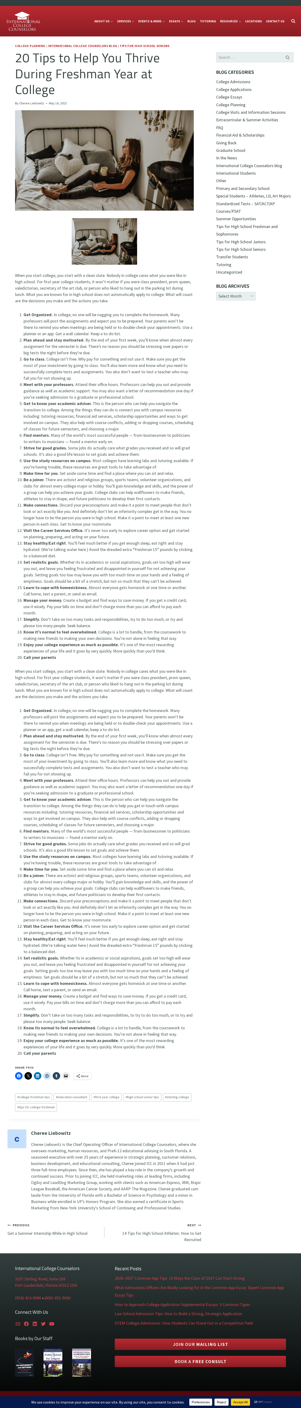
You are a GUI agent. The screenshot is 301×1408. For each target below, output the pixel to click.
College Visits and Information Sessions (251, 112)
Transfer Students (232, 257)
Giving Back (226, 143)
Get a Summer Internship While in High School (47, 1229)
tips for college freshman (36, 1107)
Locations (253, 21)
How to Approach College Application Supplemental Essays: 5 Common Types (182, 1304)
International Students (236, 173)
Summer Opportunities (236, 218)
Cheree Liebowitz (31, 103)
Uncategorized (229, 272)
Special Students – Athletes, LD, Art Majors (253, 196)
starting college (177, 1097)
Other (221, 180)
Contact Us (275, 21)
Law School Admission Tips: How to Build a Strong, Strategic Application (178, 1313)
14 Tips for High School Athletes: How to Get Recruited (161, 1232)
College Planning (30, 46)
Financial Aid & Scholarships (240, 135)
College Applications (234, 89)
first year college (106, 1097)
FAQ (219, 127)
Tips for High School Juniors (241, 241)
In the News (226, 158)
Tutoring (208, 21)
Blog (191, 21)
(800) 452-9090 (57, 1298)
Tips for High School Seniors (145, 46)
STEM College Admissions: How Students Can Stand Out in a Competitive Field (184, 1323)
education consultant (71, 1097)
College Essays (229, 97)
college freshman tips (33, 1097)
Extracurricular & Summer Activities (247, 119)
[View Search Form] (293, 21)
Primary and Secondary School (242, 188)
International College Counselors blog (82, 46)
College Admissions (233, 81)
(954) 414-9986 (28, 1298)
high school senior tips (142, 1097)
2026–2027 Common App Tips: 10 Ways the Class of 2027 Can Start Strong (180, 1278)
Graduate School (230, 150)
